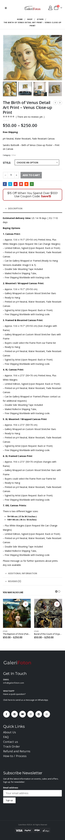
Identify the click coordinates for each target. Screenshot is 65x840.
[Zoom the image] (17, 662)
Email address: (10, 787)
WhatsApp (32, 184)
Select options (26, 604)
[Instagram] (30, 714)
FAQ (6, 737)
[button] (6, 8)
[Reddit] (38, 714)
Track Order (11, 746)
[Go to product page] (17, 613)
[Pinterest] (14, 714)
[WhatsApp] (46, 714)
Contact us (10, 742)
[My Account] (50, 8)
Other (13, 155)
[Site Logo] (32, 7)
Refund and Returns (16, 751)
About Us (9, 732)
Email (21, 184)
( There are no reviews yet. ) (30, 116)
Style (6, 162)
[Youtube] (22, 714)
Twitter (10, 184)
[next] (60, 103)
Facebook (5, 184)
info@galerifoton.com (13, 682)
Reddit (26, 184)
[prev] (55, 103)
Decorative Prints (40, 631)
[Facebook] (6, 714)
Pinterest (16, 184)
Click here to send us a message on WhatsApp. (25, 699)
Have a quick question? (14, 694)
